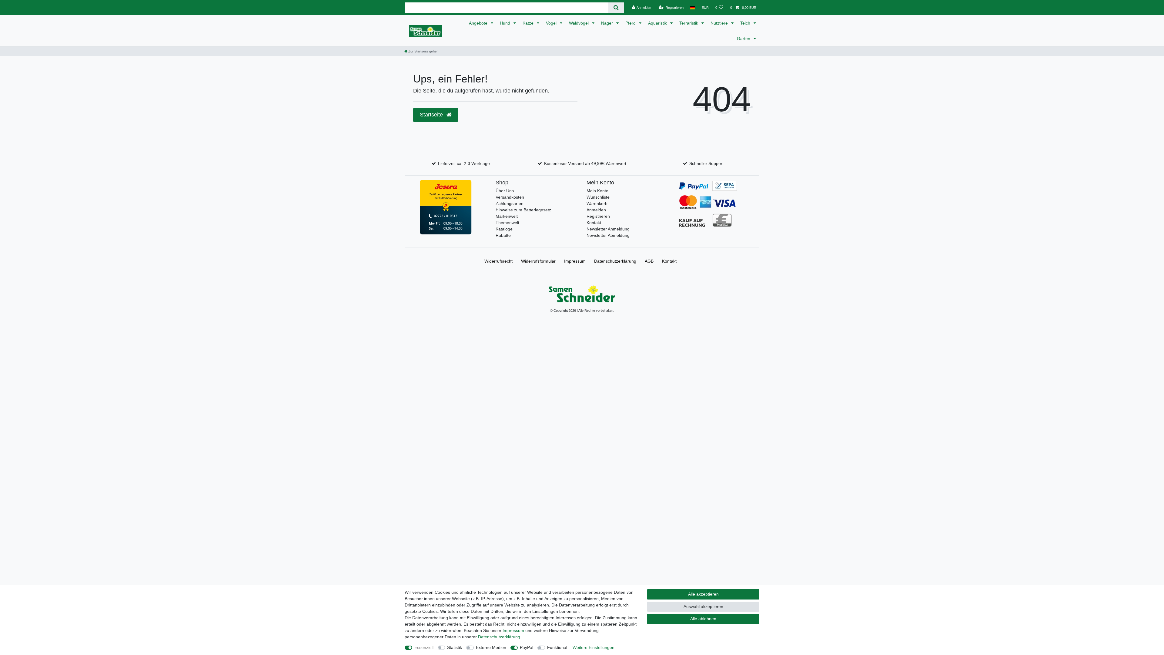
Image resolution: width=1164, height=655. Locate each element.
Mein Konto (597, 190)
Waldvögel (579, 23)
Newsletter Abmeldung (608, 235)
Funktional (557, 647)
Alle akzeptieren (703, 594)
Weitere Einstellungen (593, 647)
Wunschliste (598, 197)
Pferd (631, 23)
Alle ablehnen (703, 618)
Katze (529, 23)
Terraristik (689, 23)
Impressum (575, 261)
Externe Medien (491, 647)
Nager (607, 23)
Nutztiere (720, 23)
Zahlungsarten (509, 203)
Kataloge (504, 229)
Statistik (454, 647)
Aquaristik (658, 23)
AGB (649, 261)
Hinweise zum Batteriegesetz (523, 209)
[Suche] (616, 7)
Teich (745, 23)
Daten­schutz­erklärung (615, 261)
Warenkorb (597, 203)
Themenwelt (507, 222)
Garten (744, 38)
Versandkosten (510, 197)
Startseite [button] (432, 115)
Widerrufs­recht (498, 261)
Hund (505, 23)
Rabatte (503, 235)
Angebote (479, 23)
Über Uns (505, 190)
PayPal (526, 647)
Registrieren (598, 216)
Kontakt (594, 222)
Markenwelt (507, 216)
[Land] (692, 7)
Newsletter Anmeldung (608, 229)
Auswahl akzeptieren (703, 606)
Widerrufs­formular (538, 261)
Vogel (552, 23)
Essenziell (423, 647)
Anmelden (596, 209)
